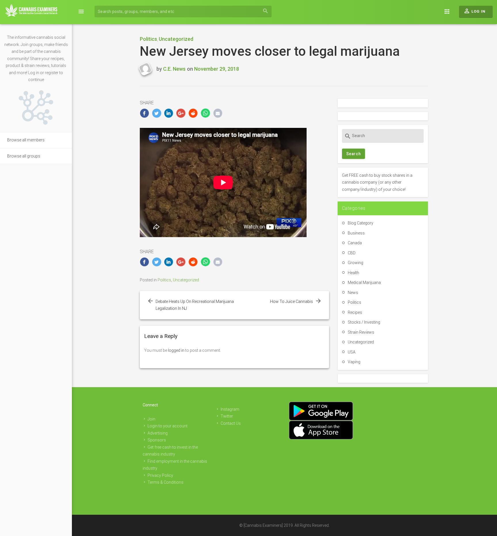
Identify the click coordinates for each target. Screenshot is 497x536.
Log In (474, 10)
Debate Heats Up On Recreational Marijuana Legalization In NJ (195, 305)
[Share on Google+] (181, 113)
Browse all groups (23, 156)
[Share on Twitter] (156, 113)
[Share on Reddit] (193, 113)
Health (353, 272)
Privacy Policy (160, 475)
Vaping (354, 362)
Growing (355, 262)
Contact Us (231, 423)
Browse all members (26, 140)
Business (356, 233)
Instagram (230, 409)
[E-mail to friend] (218, 113)
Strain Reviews (361, 332)
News (353, 292)
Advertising (158, 433)
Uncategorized (176, 39)
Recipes (355, 312)
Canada (355, 243)
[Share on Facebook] (144, 113)
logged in (176, 350)
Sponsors (157, 440)
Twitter (227, 416)
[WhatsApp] (205, 113)
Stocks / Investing (364, 322)
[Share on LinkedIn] (169, 113)
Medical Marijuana (364, 282)
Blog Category (360, 223)
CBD (351, 253)
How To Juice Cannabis (291, 301)
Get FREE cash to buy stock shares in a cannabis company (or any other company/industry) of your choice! (377, 182)
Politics (148, 39)
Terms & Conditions (165, 482)
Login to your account (168, 426)
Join (151, 419)
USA (351, 352)
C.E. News (174, 69)
